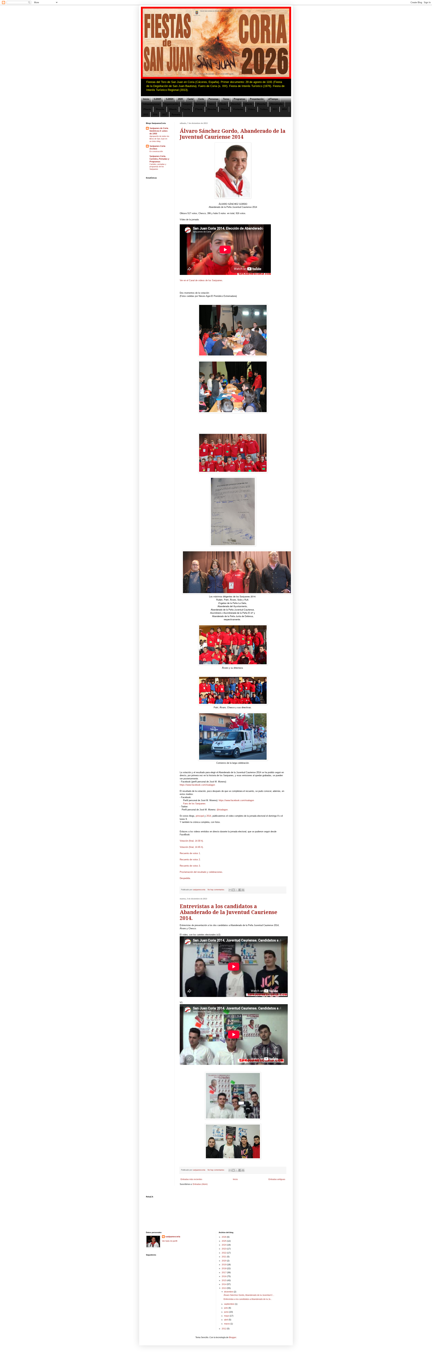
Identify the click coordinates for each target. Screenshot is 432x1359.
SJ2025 (157, 99)
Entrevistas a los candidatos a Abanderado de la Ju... (248, 1299)
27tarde (198, 109)
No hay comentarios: (216, 890)
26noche (160, 109)
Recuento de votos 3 (190, 865)
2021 (224, 1257)
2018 (224, 1268)
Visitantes (238, 109)
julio (226, 1308)
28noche (211, 109)
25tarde (147, 109)
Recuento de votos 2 (190, 859)
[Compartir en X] (236, 890)
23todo (222, 104)
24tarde (248, 104)
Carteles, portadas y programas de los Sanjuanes (158, 166)
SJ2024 (169, 99)
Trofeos (264, 109)
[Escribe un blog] (233, 890)
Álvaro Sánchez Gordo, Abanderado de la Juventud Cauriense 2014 (233, 134)
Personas (213, 99)
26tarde (173, 109)
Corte (201, 99)
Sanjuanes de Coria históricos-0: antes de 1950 (159, 131)
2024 (224, 1245)
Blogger (232, 1337)
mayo (227, 1316)
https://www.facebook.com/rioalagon (197, 785)
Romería (176, 114)
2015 (145, 114)
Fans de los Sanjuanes (194, 803)
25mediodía (276, 104)
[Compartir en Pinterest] (243, 890)
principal (200, 816)
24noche (235, 104)
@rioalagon (222, 809)
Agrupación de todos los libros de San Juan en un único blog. (159, 138)
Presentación (257, 99)
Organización (171, 104)
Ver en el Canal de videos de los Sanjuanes (201, 280)
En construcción (156, 151)
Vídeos (251, 109)
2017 (164, 114)
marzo (227, 1324)
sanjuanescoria (172, 1236)
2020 (180, 99)
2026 (224, 1237)
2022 (224, 1253)
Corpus (187, 104)
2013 (275, 109)
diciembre (229, 1292)
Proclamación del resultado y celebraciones (201, 872)
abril (226, 1320)
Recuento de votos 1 (190, 853)
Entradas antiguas (276, 1179)
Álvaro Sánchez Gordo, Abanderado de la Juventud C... (249, 1295)
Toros (226, 99)
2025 (224, 1241)
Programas (239, 99)
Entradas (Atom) (200, 1184)
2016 (155, 114)
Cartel (190, 99)
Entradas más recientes (191, 1179)
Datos (211, 104)
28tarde (224, 109)
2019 (224, 1264)
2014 (284, 109)
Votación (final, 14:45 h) (191, 847)
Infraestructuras (151, 104)
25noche (261, 104)
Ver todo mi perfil (169, 1241)
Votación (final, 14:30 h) (191, 841)
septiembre (229, 1304)
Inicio (146, 99)
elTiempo (273, 99)
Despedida (185, 878)
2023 (224, 1249)
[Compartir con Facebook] (239, 890)
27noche (185, 109)
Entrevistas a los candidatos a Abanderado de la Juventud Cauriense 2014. (228, 912)
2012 (224, 1328)
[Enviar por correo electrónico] (230, 890)
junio (226, 1312)
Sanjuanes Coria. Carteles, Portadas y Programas (159, 159)
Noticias (199, 104)
